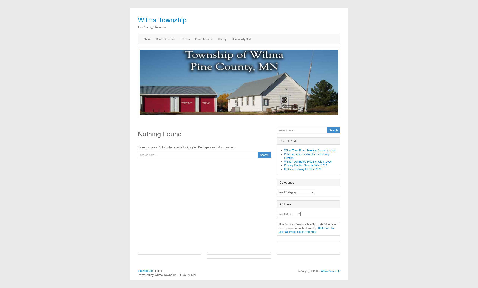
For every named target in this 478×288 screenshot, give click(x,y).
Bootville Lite (145, 270)
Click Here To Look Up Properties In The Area (306, 230)
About (147, 39)
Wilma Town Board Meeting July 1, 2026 (308, 161)
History (222, 39)
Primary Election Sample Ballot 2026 (305, 165)
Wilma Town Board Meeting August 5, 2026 (309, 150)
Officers (185, 39)
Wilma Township (162, 19)
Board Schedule (165, 39)
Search (264, 155)
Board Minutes (203, 39)
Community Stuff (241, 39)
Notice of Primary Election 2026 (302, 169)
